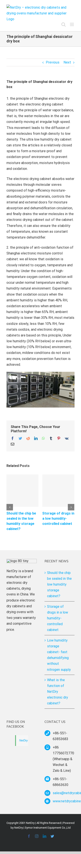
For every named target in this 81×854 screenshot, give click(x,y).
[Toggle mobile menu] (72, 24)
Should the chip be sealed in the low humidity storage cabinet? (59, 584)
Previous (52, 62)
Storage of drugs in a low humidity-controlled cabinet (58, 518)
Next (67, 62)
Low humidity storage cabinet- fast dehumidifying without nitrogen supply (59, 655)
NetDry (23, 740)
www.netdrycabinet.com (64, 801)
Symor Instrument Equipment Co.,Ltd (48, 827)
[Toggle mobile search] (63, 24)
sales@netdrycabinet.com (64, 793)
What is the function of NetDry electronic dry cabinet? (57, 691)
